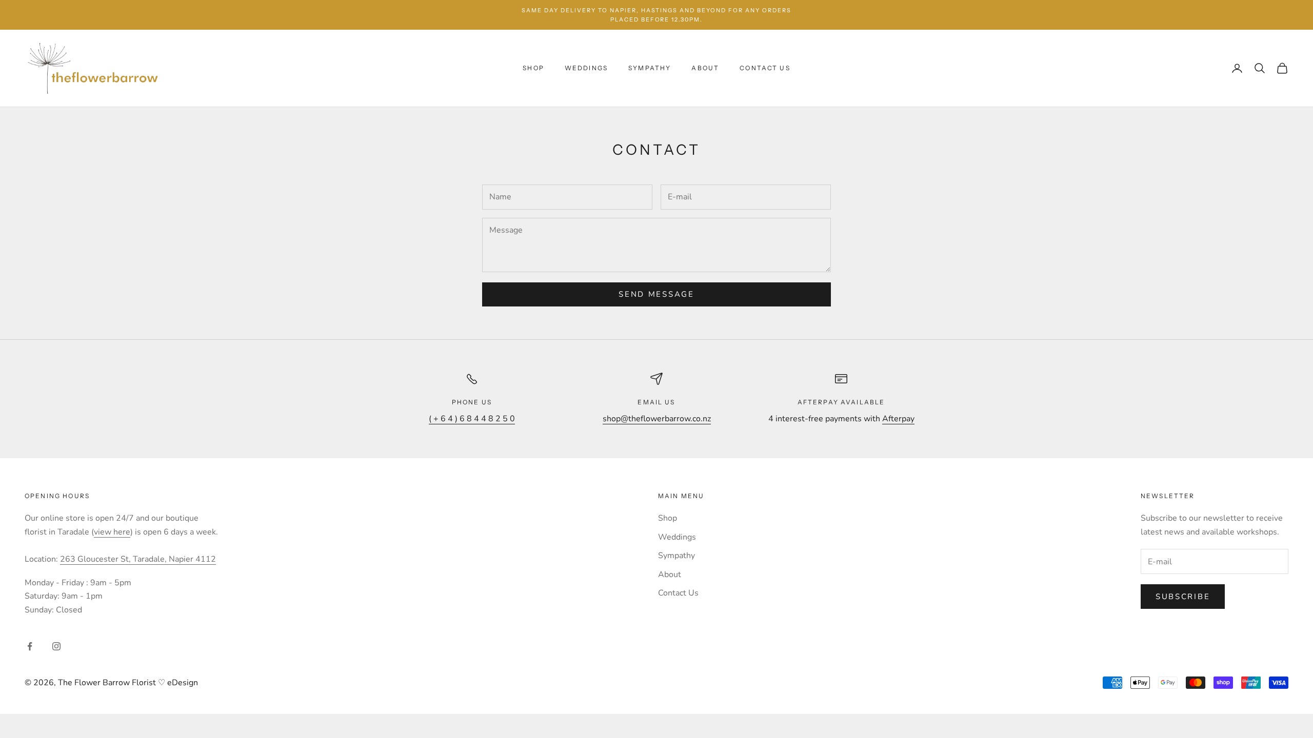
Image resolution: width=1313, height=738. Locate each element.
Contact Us (765, 68)
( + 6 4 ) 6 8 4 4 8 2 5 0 (472, 418)
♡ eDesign (177, 682)
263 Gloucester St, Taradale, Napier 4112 (138, 559)
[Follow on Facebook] (30, 646)
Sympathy (649, 68)
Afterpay (898, 418)
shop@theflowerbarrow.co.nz (657, 418)
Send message (656, 294)
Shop (533, 68)
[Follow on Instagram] (56, 646)
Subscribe (1183, 596)
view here (112, 532)
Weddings (586, 68)
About (705, 68)
